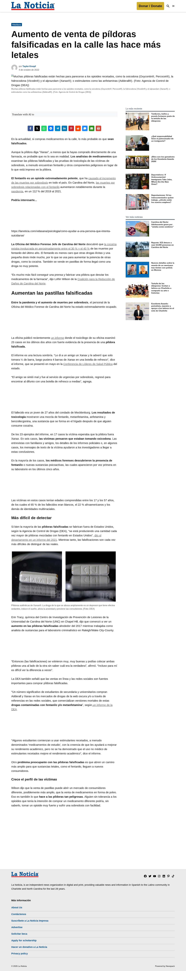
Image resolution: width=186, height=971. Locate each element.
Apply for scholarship (23, 940)
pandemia (17, 191)
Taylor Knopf (29, 66)
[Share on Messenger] (51, 128)
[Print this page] (98, 128)
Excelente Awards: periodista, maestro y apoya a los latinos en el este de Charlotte (162, 307)
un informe (57, 337)
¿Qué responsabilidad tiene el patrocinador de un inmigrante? (162, 138)
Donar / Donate (150, 6)
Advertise (16, 927)
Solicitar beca (19, 933)
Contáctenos (18, 914)
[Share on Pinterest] (71, 128)
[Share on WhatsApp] (44, 128)
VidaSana (16, 25)
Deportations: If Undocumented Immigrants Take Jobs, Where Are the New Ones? (161, 179)
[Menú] (173, 6)
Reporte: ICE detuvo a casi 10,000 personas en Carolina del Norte (162, 244)
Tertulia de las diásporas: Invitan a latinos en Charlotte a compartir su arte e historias (161, 288)
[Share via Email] (91, 128)
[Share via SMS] (85, 128)
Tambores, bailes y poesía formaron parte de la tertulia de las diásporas (163, 117)
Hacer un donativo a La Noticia (29, 947)
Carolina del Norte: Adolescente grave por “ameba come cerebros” (162, 224)
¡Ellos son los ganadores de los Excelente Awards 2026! (163, 159)
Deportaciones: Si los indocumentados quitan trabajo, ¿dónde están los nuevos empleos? (162, 198)
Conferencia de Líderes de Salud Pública (88, 364)
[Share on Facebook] (30, 128)
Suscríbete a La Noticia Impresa (29, 920)
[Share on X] (37, 128)
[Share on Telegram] (57, 128)
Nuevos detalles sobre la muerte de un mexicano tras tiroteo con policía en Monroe (162, 266)
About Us (16, 907)
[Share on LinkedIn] (64, 128)
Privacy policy (19, 953)
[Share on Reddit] (78, 128)
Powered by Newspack (165, 966)
